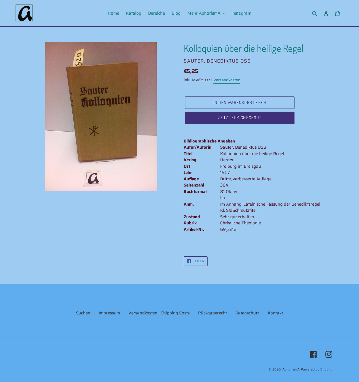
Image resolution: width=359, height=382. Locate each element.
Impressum (109, 313)
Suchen (83, 313)
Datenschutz (247, 313)
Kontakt (275, 313)
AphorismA (291, 369)
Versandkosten (226, 80)
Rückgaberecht (212, 313)
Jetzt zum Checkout (239, 117)
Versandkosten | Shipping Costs (159, 313)
